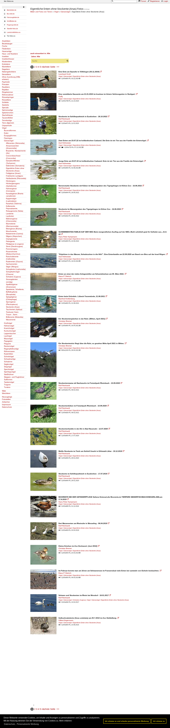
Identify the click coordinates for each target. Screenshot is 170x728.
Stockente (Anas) (13, 307)
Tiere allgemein (8, 123)
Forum (143, 1)
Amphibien (6, 41)
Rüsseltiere (6, 100)
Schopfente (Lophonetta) (16, 269)
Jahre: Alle (35, 57)
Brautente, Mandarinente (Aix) (16, 152)
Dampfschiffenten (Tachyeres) (13, 162)
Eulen (6, 133)
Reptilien (5, 90)
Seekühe (5, 105)
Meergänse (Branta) (14, 229)
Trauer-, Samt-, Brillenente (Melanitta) (14, 316)
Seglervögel (8, 364)
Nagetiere (6, 69)
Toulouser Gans (12, 312)
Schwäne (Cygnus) (13, 277)
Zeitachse (6, 402)
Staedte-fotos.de (12, 28)
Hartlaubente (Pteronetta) (16, 178)
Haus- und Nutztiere (10, 54)
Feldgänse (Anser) (13, 173)
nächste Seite (48, 67)
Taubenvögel (9, 382)
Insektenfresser (8, 59)
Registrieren (155, 1)
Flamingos (8, 138)
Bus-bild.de (11, 14)
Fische (4, 46)
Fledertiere (6, 49)
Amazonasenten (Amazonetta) (12, 147)
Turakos (7, 387)
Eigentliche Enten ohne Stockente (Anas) (15, 169)
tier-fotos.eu (8, 1)
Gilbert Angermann (65, 620)
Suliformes (8, 379)
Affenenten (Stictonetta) (15, 143)
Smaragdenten (12, 279)
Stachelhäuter (7, 115)
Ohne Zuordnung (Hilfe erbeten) (11, 78)
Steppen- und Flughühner (14, 377)
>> (58, 67)
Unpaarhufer (7, 125)
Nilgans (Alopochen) (14, 236)
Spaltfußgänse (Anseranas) (11, 285)
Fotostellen (6, 399)
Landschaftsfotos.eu (13, 32)
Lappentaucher (10, 333)
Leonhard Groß (64, 74)
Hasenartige (7, 51)
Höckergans (10, 181)
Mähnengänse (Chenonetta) (11, 220)
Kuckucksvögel (10, 331)
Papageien (8, 341)
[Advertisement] (99, 32)
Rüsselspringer (8, 97)
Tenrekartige (7, 120)
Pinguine (7, 344)
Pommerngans (12, 249)
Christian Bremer (65, 321)
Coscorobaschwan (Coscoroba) (13, 157)
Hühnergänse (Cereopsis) (11, 190)
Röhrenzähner (7, 95)
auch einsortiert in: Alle (40, 53)
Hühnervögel (9, 326)
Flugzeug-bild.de (12, 25)
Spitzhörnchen (7, 113)
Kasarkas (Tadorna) (14, 203)
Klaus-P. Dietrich (64, 276)
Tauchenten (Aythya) (14, 309)
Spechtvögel (9, 369)
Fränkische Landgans (14, 176)
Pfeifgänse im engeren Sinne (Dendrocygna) (15, 245)
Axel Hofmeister (64, 143)
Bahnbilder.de (11, 10)
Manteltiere (6, 67)
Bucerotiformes (10, 130)
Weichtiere (6, 393)
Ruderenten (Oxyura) (14, 261)
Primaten (5, 84)
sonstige (9, 282)
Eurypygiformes (10, 136)
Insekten (5, 56)
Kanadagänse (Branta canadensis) (14, 195)
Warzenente (10, 320)
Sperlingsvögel (10, 372)
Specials (5, 108)
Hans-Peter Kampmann (67, 237)
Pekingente (10, 241)
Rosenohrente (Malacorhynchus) (13, 253)
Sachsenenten (11, 264)
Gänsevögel (8, 141)
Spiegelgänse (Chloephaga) (11, 298)
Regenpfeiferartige (11, 349)
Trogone (7, 385)
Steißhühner (9, 374)
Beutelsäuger (7, 44)
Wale (4, 391)
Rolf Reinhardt (64, 119)
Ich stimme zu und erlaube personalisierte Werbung (127, 721)
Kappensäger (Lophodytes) (11, 200)
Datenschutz (7, 407)
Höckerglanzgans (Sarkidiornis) (13, 184)
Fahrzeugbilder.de (13, 17)
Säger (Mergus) (12, 267)
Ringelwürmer (7, 92)
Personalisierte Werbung (28, 724)
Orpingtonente (11, 239)
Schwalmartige (10, 359)
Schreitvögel (9, 356)
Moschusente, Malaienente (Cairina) (14, 232)
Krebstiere (6, 64)
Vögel (4, 128)
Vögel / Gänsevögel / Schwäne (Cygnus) (72, 600)
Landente (9, 214)
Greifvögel (8, 323)
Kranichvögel (9, 328)
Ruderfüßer (8, 354)
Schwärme (8, 362)
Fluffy (60, 96)
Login (166, 1)
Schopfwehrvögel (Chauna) (13, 273)
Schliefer (5, 102)
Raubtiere (6, 87)
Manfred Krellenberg (66, 299)
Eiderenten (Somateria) (15, 166)
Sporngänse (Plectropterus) (12, 303)
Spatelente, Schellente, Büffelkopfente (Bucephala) (15, 291)
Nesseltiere (6, 74)
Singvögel (8, 367)
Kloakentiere (7, 61)
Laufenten (10, 216)
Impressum (6, 405)
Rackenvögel (9, 346)
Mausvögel (8, 339)
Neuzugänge (7, 397)
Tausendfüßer (7, 118)
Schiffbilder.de (11, 21)
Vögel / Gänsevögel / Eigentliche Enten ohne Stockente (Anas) (79, 76)
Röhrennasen (9, 351)
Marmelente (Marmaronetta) (12, 225)
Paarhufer (6, 82)
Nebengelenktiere (9, 72)
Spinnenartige (7, 110)
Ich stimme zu (159, 721)
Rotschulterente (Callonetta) (12, 258)
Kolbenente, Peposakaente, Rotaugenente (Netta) (14, 208)
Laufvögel (8, 336)
